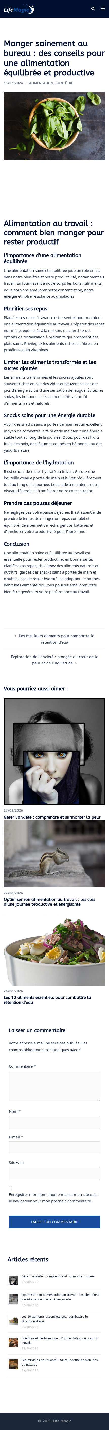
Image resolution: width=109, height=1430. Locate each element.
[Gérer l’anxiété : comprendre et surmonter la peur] (54, 751)
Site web (16, 1162)
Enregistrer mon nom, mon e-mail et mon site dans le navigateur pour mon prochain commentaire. (53, 1197)
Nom (15, 1111)
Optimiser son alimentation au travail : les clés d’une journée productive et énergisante (49, 902)
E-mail (16, 1136)
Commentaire (22, 1066)
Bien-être (64, 83)
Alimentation (41, 83)
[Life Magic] (19, 8)
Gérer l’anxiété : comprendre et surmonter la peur (52, 817)
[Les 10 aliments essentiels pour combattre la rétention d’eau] (54, 946)
